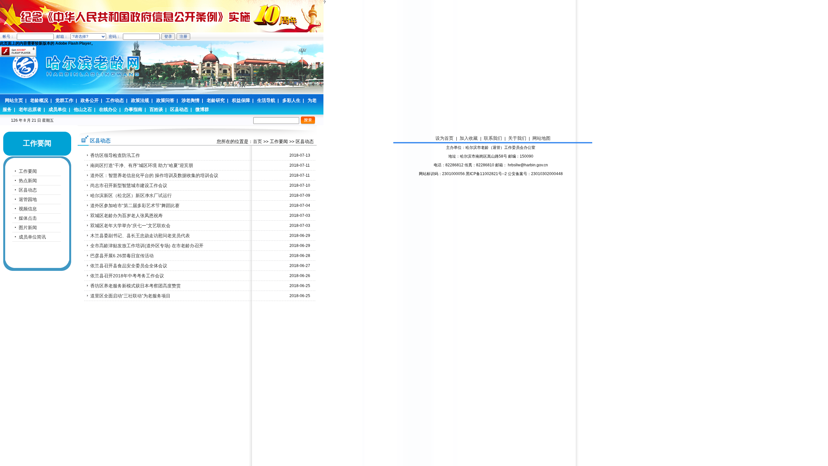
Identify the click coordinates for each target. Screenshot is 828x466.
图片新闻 (28, 227)
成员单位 (58, 109)
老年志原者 (30, 109)
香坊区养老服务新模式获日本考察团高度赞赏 (135, 285)
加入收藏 (469, 138)
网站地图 (541, 138)
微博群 (202, 109)
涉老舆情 (190, 100)
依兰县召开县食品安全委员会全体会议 (128, 265)
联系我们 (493, 138)
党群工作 (64, 100)
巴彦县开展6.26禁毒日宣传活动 (122, 255)
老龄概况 (39, 100)
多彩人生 (291, 100)
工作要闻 (28, 171)
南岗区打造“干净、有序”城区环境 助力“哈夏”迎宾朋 (141, 165)
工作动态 (115, 100)
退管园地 (28, 199)
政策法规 (140, 100)
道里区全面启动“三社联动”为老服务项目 (130, 295)
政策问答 (165, 100)
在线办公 (108, 109)
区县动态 (179, 109)
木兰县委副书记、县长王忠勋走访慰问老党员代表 (140, 235)
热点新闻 (28, 180)
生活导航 (266, 100)
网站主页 (14, 100)
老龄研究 (216, 100)
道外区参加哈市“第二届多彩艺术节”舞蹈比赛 (135, 205)
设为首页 (444, 138)
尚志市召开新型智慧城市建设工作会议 (128, 185)
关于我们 (517, 138)
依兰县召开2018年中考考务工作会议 (127, 275)
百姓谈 (156, 109)
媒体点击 (28, 218)
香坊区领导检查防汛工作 (115, 155)
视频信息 (28, 208)
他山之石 (83, 109)
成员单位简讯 (32, 236)
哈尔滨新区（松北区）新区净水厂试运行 (131, 195)
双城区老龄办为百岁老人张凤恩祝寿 (126, 215)
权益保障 (241, 100)
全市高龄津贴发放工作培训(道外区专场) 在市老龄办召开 (146, 245)
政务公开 (90, 100)
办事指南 (133, 109)
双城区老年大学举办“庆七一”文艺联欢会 (130, 225)
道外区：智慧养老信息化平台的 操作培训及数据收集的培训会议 (154, 175)
